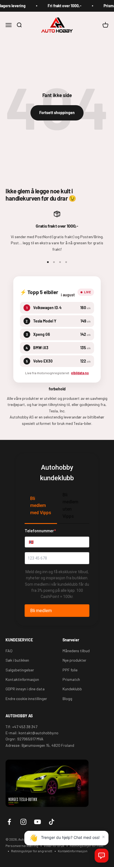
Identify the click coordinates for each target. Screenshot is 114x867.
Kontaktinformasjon (22, 679)
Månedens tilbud (76, 650)
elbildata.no (80, 373)
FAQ (9, 650)
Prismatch (71, 679)
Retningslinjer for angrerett (31, 851)
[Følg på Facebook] (9, 822)
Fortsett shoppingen (57, 112)
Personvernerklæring (22, 846)
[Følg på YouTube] (37, 822)
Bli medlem (41, 610)
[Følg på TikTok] (51, 822)
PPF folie (70, 670)
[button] (101, 856)
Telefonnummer (40, 531)
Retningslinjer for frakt (86, 846)
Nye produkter (74, 660)
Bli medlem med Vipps (40, 505)
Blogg (67, 698)
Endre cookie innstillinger (26, 698)
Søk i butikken (17, 660)
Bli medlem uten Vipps (70, 505)
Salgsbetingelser (20, 670)
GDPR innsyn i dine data (25, 688)
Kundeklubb (72, 688)
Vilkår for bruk (54, 846)
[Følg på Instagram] (23, 822)
